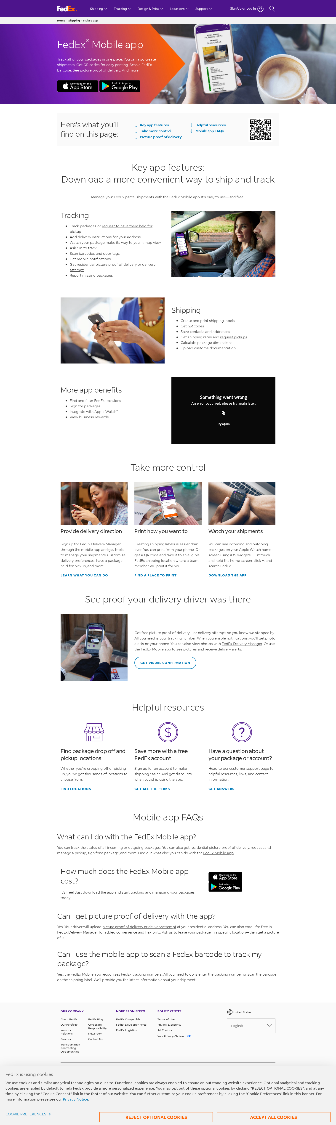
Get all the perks (152, 789)
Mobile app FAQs (209, 130)
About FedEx (69, 1019)
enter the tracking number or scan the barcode (237, 974)
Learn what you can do (84, 575)
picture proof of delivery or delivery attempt (139, 926)
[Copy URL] (223, 413)
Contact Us (95, 1039)
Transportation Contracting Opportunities (70, 1048)
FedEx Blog (95, 1019)
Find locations (76, 789)
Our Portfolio (69, 1024)
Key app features (154, 124)
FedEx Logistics (126, 1030)
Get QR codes (192, 326)
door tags (111, 253)
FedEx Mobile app (218, 852)
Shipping (74, 20)
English (237, 1025)
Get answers (221, 789)
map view (152, 242)
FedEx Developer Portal (131, 1024)
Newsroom (95, 1033)
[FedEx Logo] (71, 8)
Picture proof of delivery (161, 136)
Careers (66, 1039)
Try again (223, 424)
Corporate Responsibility (97, 1026)
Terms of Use (166, 1019)
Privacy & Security (169, 1024)
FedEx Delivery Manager (242, 643)
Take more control (155, 130)
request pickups (233, 336)
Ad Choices (164, 1030)
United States (242, 1012)
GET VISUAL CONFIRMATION (165, 663)
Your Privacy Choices (171, 1036)
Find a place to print (155, 575)
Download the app (227, 575)
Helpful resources (210, 124)
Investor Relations (67, 1031)
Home (61, 20)
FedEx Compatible (128, 1019)
